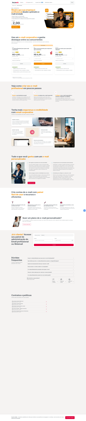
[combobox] (21, 59)
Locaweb (15, 2)
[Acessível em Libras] (85, 210)
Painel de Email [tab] (37, 235)
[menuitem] (22, 2)
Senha (56, 238)
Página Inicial (14, 5)
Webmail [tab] (42, 235)
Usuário (35, 238)
